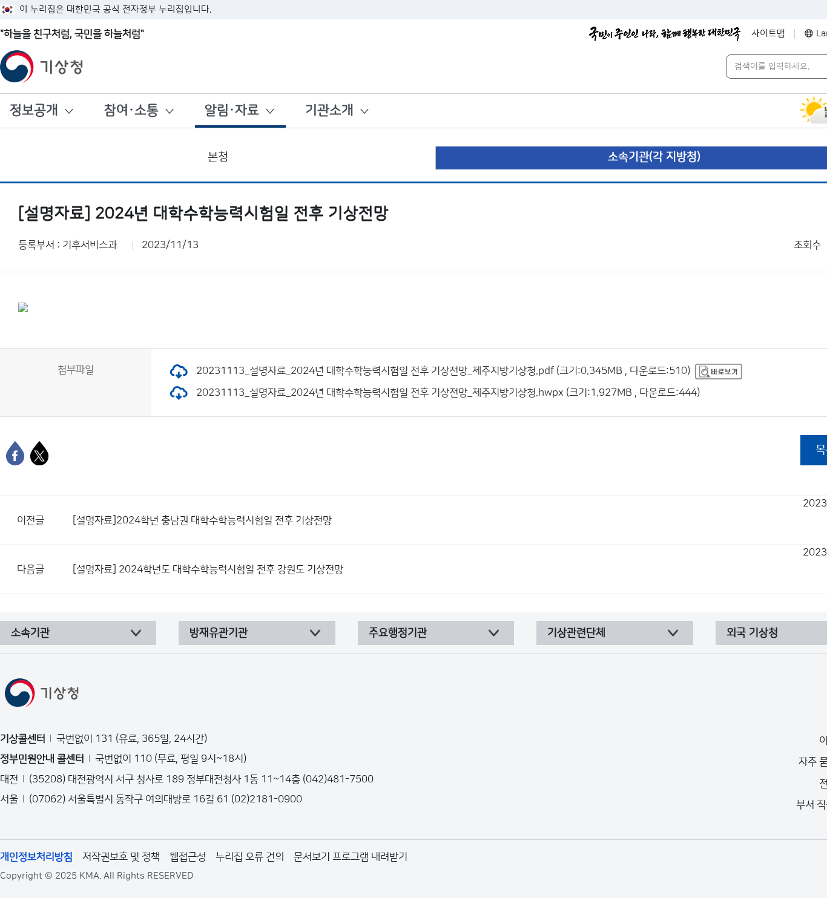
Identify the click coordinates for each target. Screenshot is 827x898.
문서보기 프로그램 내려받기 (350, 856)
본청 (218, 157)
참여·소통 (131, 110)
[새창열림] (718, 370)
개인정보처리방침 (36, 856)
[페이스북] (15, 453)
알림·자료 (232, 110)
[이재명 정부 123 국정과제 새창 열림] (664, 34)
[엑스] (39, 453)
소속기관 (30, 633)
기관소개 (329, 110)
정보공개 (34, 110)
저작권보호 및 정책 (121, 856)
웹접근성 (188, 856)
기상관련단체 (576, 633)
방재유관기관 (218, 633)
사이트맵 (768, 33)
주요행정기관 (398, 633)
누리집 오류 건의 (250, 856)
